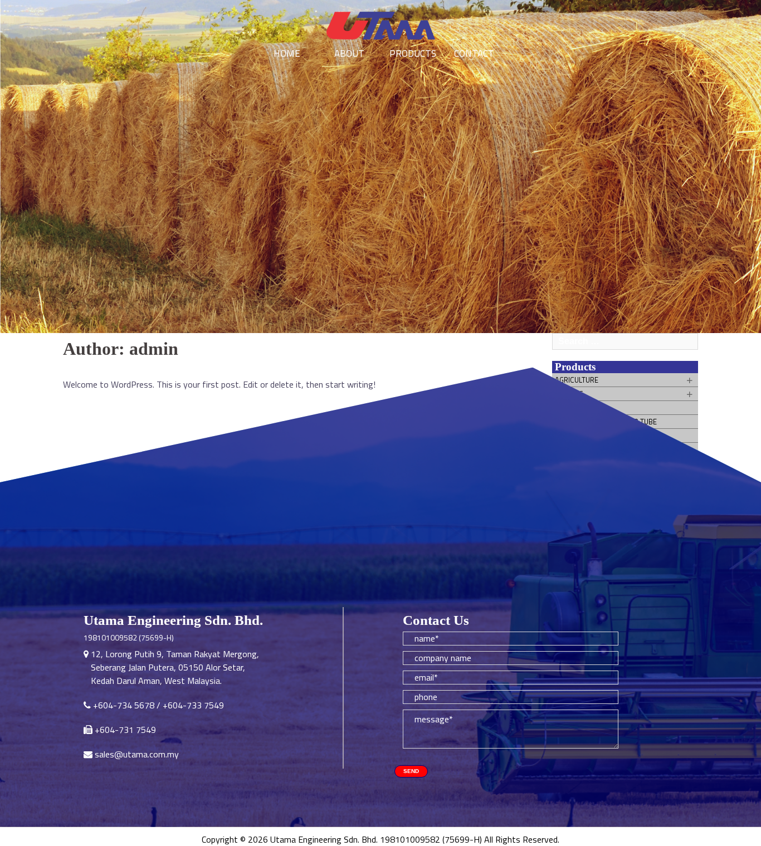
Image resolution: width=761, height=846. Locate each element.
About (349, 53)
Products (411, 53)
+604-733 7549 (193, 705)
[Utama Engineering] (380, 26)
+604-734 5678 (123, 705)
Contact (474, 53)
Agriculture (576, 379)
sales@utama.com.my (137, 754)
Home (287, 53)
